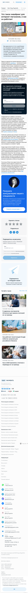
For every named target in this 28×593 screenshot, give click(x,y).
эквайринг (13, 63)
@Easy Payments (9, 513)
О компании (4, 460)
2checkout (10, 131)
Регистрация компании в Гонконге (10, 412)
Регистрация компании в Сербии (10, 418)
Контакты (3, 476)
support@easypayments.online (11, 527)
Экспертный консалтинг (7, 454)
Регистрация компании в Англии (9, 404)
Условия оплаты (5, 554)
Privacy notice (24, 443)
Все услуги (4, 463)
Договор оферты (5, 561)
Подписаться (14, 257)
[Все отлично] (20, 224)
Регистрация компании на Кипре (9, 421)
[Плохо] (6, 224)
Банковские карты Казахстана (9, 437)
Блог (2, 474)
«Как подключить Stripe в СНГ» (12, 171)
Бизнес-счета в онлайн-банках (9, 432)
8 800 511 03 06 (8, 395)
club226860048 (8, 504)
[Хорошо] (17, 224)
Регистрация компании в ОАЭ (9, 410)
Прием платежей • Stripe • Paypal (9, 449)
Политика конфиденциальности (9, 558)
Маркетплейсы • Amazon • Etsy (9, 451)
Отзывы (3, 466)
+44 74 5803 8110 (9, 398)
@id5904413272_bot (9, 499)
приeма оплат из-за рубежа (10, 139)
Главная (3, 8)
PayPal (5, 131)
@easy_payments (9, 508)
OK (14, 589)
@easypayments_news (10, 494)
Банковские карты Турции (8, 443)
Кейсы (3, 468)
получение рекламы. (17, 112)
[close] (27, 443)
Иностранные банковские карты (9, 435)
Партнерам (4, 471)
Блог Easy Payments (13, 8)
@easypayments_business (10, 522)
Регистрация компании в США (9, 407)
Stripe (15, 131)
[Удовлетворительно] (10, 224)
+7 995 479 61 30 (9, 485)
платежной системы (13, 78)
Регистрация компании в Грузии (9, 423)
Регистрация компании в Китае (9, 415)
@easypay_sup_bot (9, 490)
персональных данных (19, 251)
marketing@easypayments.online (12, 532)
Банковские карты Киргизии (8, 440)
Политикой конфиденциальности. (10, 585)
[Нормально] (13, 224)
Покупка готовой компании (8, 426)
